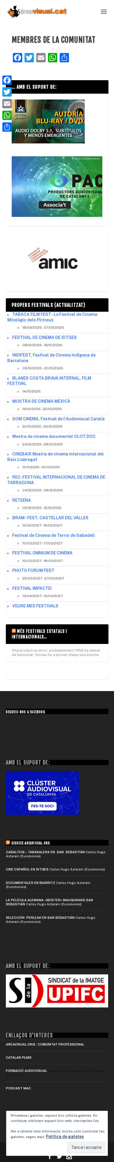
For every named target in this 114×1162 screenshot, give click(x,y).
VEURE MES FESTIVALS (35, 606)
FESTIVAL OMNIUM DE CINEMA (42, 553)
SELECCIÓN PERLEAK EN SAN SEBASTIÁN (40, 917)
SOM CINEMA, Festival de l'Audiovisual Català (58, 419)
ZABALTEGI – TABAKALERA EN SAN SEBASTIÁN (45, 852)
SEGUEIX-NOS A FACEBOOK (25, 712)
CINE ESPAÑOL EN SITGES (27, 869)
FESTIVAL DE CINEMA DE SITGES (44, 337)
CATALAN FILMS (19, 1057)
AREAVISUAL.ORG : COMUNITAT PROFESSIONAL (45, 1044)
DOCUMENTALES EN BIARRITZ (30, 883)
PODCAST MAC (18, 1088)
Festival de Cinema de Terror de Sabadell (53, 535)
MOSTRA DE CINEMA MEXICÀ (41, 401)
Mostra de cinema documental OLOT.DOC (54, 436)
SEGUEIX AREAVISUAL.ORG (30, 843)
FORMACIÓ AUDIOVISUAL (26, 1070)
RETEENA (21, 500)
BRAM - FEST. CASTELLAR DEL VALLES (50, 517)
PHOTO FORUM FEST (33, 570)
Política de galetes (65, 1136)
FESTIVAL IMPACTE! (32, 588)
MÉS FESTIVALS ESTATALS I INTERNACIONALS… (40, 634)
